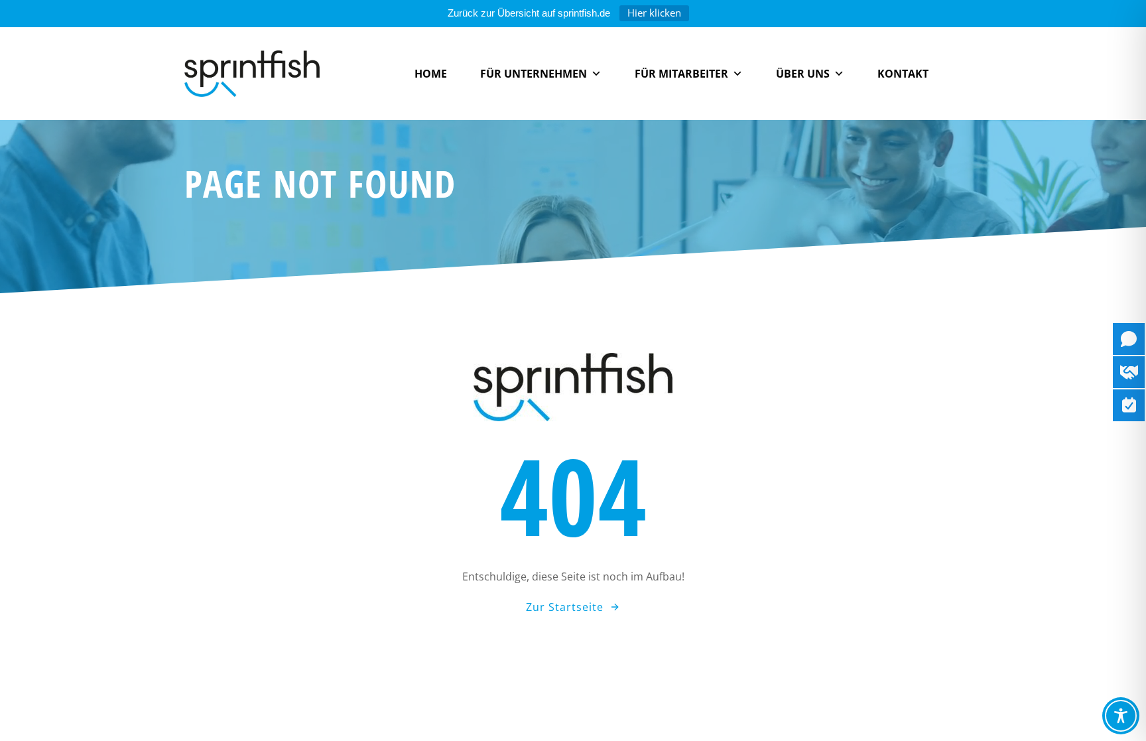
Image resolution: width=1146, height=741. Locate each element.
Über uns (803, 73)
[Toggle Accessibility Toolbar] (1121, 716)
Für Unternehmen (533, 73)
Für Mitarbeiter (681, 73)
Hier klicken (654, 12)
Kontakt (902, 73)
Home (430, 73)
